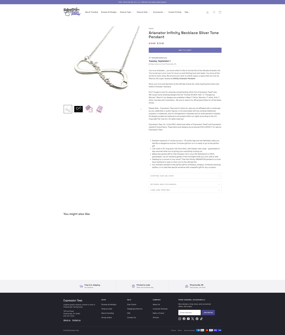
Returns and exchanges (163, 184)
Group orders (106, 317)
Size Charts (131, 304)
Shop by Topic (126, 12)
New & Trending (91, 12)
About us (66, 320)
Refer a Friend (158, 313)
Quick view (82, 256)
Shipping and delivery (162, 176)
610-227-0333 (68, 316)
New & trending (107, 313)
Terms (180, 330)
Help (187, 12)
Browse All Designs (109, 12)
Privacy (173, 330)
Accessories (158, 12)
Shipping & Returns (134, 309)
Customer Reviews (160, 309)
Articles (156, 317)
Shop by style (106, 309)
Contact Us (131, 317)
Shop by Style (142, 12)
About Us (156, 304)
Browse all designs (108, 304)
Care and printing (160, 190)
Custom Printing (174, 12)
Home (151, 28)
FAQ (128, 313)
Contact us (76, 320)
